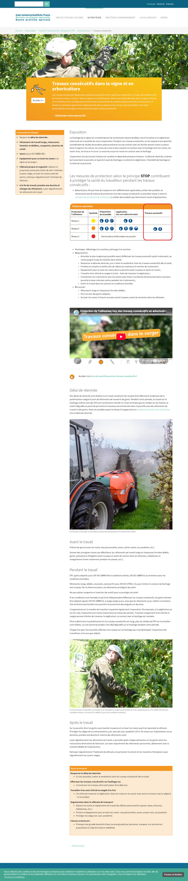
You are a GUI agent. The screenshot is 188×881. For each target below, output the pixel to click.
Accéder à (37, 100)
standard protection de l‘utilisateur (153, 409)
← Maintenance (77, 845)
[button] (69, 17)
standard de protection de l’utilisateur (93, 197)
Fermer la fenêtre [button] (173, 874)
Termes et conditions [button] (14, 877)
